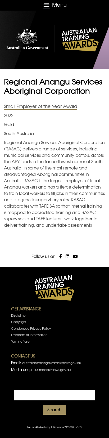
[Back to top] (98, 427)
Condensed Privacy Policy (31, 328)
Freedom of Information (29, 334)
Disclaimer (19, 315)
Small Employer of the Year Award (40, 106)
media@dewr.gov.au (55, 369)
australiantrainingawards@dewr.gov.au (51, 362)
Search (54, 409)
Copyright (18, 321)
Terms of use (20, 341)
